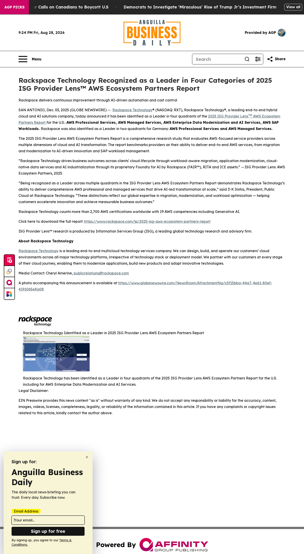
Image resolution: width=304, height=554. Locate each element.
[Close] (87, 457)
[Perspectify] (9, 271)
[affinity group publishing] (9, 282)
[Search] (247, 59)
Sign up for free (48, 531)
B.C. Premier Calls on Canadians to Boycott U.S (60, 7)
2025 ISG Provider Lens (228, 116)
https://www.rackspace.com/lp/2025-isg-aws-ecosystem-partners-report (147, 221)
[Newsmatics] (9, 293)
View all (293, 7)
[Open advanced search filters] (257, 59)
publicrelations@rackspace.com (101, 273)
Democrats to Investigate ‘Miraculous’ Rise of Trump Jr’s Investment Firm (200, 7)
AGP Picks (14, 7)
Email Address (26, 511)
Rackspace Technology (132, 110)
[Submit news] (9, 260)
